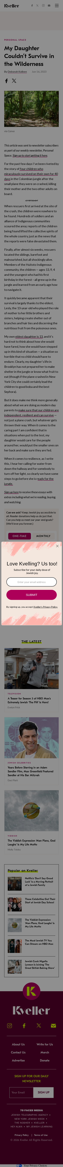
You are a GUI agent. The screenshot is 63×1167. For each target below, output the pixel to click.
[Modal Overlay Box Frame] (31, 583)
